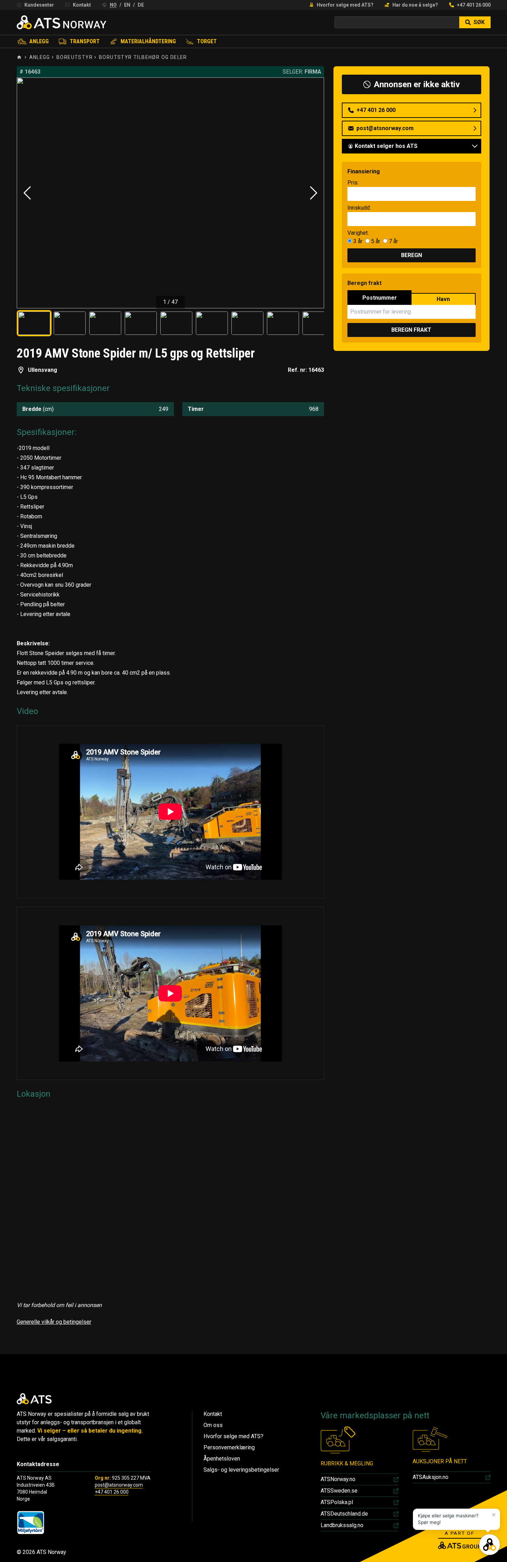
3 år (357, 241)
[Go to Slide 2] (69, 323)
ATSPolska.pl (337, 1502)
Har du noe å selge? (415, 5)
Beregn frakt (411, 329)
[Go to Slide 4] (140, 323)
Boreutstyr (74, 57)
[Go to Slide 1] (34, 323)
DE (141, 5)
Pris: (353, 182)
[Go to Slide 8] (283, 323)
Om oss (213, 1425)
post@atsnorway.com (119, 1485)
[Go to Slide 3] (105, 323)
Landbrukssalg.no (342, 1525)
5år (375, 241)
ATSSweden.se (339, 1490)
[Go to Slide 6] (211, 323)
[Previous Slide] (27, 193)
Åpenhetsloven (221, 1458)
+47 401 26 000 (474, 5)
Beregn (411, 255)
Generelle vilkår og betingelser (54, 1322)
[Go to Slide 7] (247, 323)
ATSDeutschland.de (344, 1513)
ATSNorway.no (338, 1479)
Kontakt (82, 5)
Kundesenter (39, 5)
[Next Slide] (313, 193)
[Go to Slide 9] (318, 323)
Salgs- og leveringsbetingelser (241, 1469)
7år (392, 241)
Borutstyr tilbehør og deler (143, 57)
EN (127, 5)
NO (113, 5)
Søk (479, 22)
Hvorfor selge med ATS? (345, 5)
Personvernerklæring (229, 1447)
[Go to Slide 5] (176, 323)
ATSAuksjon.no (430, 1477)
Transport (85, 41)
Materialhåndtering (148, 41)
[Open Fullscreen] (171, 192)
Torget (207, 41)
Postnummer (379, 297)
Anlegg (39, 41)
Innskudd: (359, 207)
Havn (443, 299)
